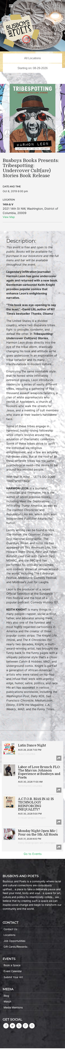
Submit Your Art (13, 977)
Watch (7, 1001)
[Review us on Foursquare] (25, 1025)
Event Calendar (13, 971)
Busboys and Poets (21, 30)
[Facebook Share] (58, 758)
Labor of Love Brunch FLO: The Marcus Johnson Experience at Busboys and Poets (39, 772)
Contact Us (10, 929)
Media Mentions (13, 1007)
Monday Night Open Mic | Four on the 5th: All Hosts (38, 832)
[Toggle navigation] (11, 5)
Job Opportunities (14, 940)
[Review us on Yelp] (19, 1025)
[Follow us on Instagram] (32, 1025)
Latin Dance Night (32, 745)
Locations (10, 934)
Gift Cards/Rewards (15, 946)
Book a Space (12, 965)
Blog (6, 995)
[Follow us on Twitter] (12, 1025)
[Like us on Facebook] (6, 1025)
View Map (9, 216)
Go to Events (33, 854)
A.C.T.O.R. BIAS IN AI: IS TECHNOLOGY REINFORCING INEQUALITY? (36, 804)
